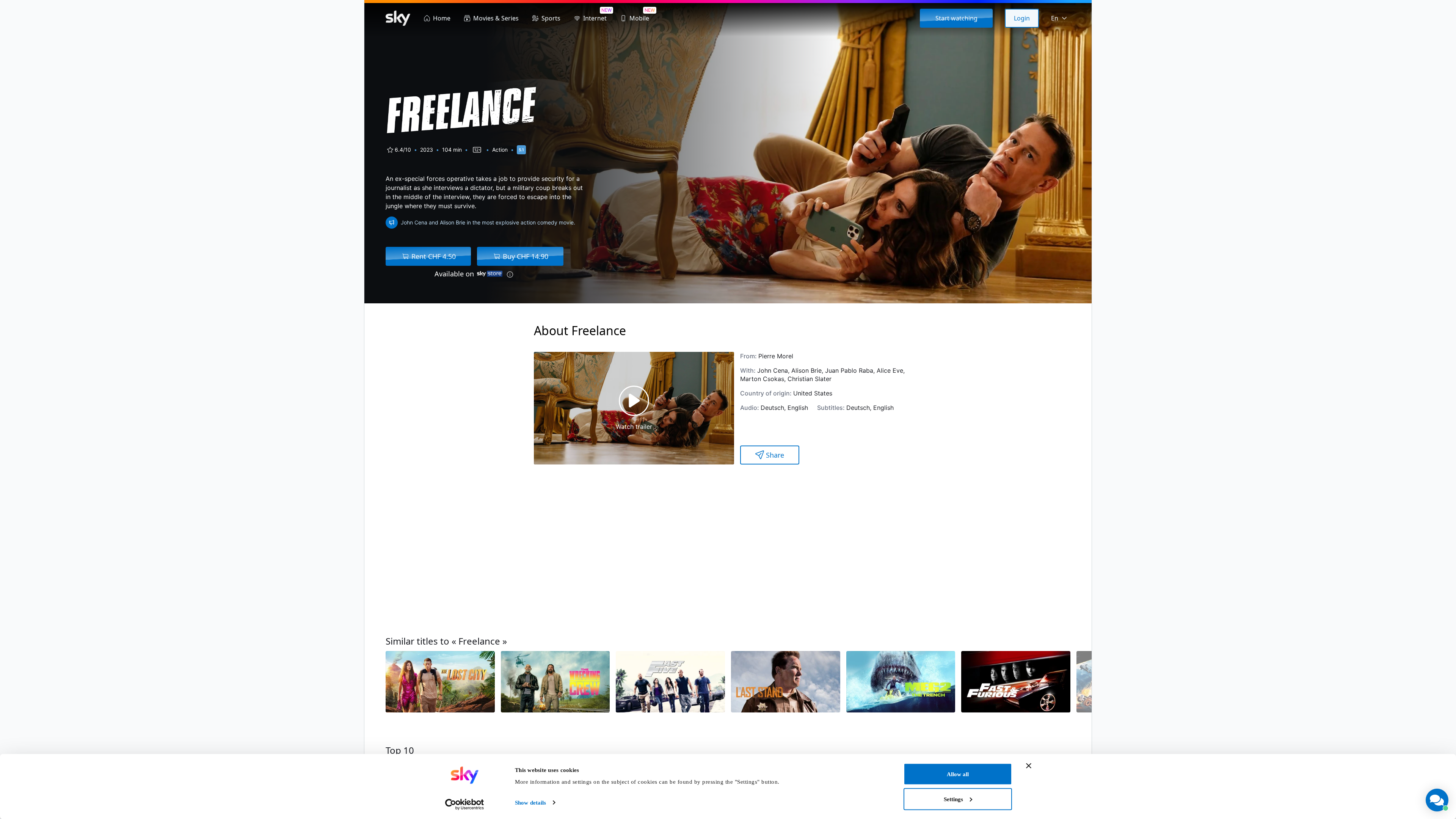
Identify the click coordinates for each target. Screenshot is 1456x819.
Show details (530, 803)
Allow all (958, 774)
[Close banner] (1028, 766)
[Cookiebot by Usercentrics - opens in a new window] (464, 804)
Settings (953, 799)
